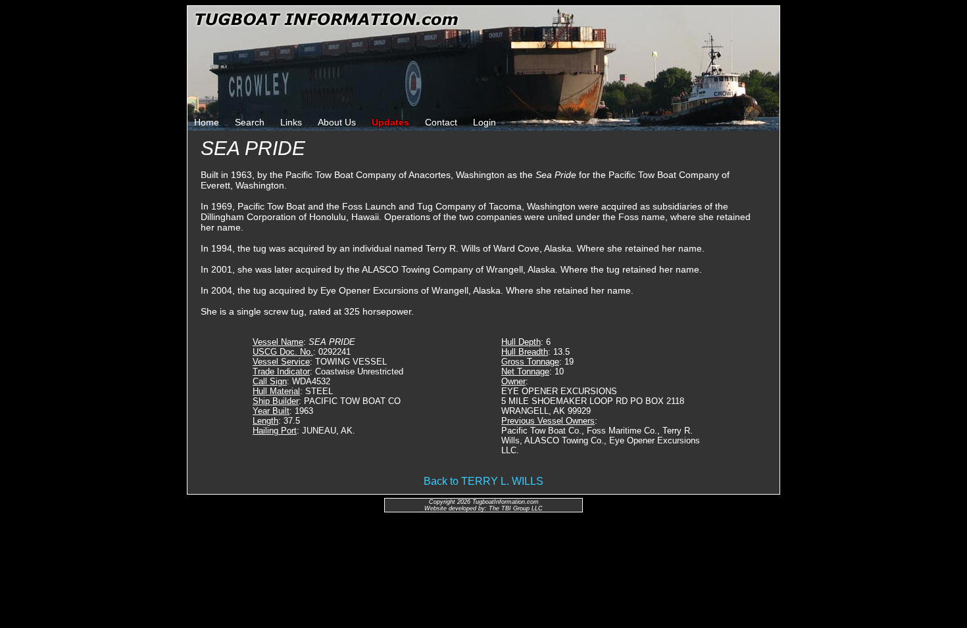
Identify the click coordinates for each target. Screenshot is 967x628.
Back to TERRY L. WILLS (483, 481)
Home (206, 122)
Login (484, 122)
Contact (441, 122)
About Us (337, 122)
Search (249, 122)
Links (291, 122)
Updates (390, 122)
